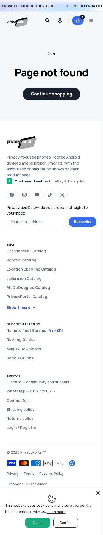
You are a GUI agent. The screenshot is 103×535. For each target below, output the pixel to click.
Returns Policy (51, 473)
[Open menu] (91, 20)
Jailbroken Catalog (24, 278)
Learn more (55, 511)
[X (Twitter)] (62, 195)
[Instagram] (24, 195)
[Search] (47, 20)
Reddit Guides (20, 358)
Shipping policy (20, 409)
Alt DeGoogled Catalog (28, 287)
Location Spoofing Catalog (31, 269)
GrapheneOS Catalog (26, 251)
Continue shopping (51, 94)
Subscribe (82, 222)
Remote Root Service (35, 330)
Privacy (13, 473)
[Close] (94, 493)
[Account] (60, 20)
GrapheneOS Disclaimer (27, 484)
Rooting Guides (21, 339)
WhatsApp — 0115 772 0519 (31, 391)
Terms (29, 473)
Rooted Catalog (21, 260)
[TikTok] (49, 195)
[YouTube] (37, 195)
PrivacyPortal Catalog (27, 296)
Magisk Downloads (24, 348)
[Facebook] (12, 195)
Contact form (19, 400)
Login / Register (22, 427)
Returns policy (20, 418)
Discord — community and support (38, 382)
